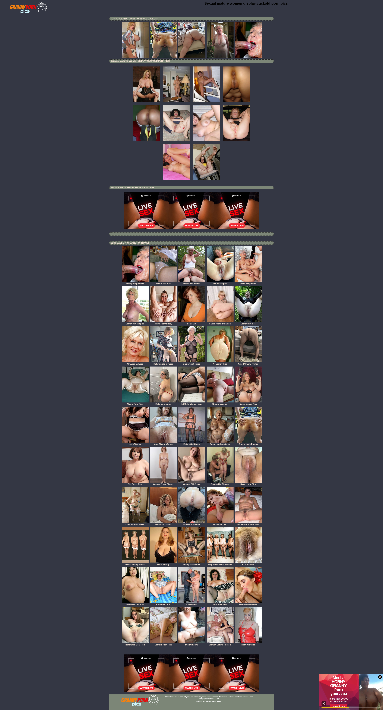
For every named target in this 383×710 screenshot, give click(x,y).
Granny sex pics (219, 404)
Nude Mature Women (163, 444)
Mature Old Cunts (191, 444)
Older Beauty (163, 564)
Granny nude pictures (220, 444)
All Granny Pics (220, 364)
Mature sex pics (163, 284)
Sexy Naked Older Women (220, 564)
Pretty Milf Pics (248, 645)
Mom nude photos (191, 284)
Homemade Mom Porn (135, 645)
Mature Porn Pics (135, 404)
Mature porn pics (163, 404)
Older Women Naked (135, 524)
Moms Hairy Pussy (163, 324)
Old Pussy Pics (135, 484)
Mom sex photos (248, 284)
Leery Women (135, 444)
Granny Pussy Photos (163, 484)
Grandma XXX (219, 524)
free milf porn (191, 645)
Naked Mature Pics (248, 404)
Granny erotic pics (191, 364)
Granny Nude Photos (248, 444)
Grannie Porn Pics (163, 645)
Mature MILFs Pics (135, 605)
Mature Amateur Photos (220, 324)
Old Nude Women (191, 524)
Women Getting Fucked (220, 645)
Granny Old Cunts (191, 484)
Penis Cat (191, 324)
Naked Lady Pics (248, 484)
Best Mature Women (248, 605)
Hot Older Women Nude (191, 404)
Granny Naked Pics (191, 564)
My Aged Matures (135, 364)
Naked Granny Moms (135, 564)
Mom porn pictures (135, 284)
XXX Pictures (248, 564)
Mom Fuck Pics (220, 605)
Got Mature (191, 605)
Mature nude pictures (163, 364)
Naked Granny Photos (248, 364)
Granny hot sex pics (135, 324)
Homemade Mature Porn (248, 524)
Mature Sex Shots (163, 524)
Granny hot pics (248, 324)
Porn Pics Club (163, 605)
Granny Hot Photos (220, 484)
